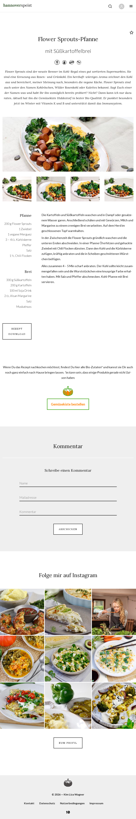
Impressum (96, 803)
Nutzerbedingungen (72, 803)
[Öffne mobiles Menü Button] (131, 6)
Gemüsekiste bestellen (68, 404)
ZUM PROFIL (68, 742)
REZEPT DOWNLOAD (17, 331)
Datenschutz (47, 803)
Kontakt (29, 803)
